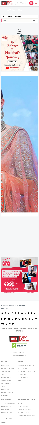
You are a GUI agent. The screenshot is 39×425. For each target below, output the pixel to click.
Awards (4, 395)
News (9, 16)
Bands (20, 380)
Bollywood (23, 368)
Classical (22, 374)
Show (3, 422)
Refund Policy (24, 412)
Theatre (5, 386)
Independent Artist (26, 365)
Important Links (26, 399)
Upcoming (5, 365)
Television (6, 418)
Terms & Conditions (26, 415)
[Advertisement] (19, 236)
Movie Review (7, 392)
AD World (6, 399)
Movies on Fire (7, 368)
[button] (36, 3)
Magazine (5, 409)
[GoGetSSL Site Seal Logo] (19, 346)
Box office (6, 389)
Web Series (6, 383)
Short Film (6, 380)
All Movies (6, 377)
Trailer (4, 374)
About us (22, 403)
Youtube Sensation (26, 371)
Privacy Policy (24, 409)
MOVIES (5, 361)
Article (18, 16)
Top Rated (6, 371)
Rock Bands (23, 377)
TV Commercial (8, 403)
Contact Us (23, 406)
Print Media (6, 406)
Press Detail (6, 412)
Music (21, 361)
